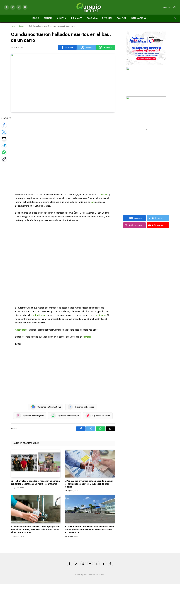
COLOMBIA (92, 18)
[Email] (4, 138)
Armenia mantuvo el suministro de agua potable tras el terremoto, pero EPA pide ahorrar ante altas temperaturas (35, 529)
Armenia (104, 194)
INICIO (35, 18)
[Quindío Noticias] (90, 7)
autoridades (39, 315)
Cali (93, 202)
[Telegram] (4, 145)
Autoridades (21, 329)
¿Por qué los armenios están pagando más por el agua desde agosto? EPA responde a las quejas (89, 484)
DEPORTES (107, 18)
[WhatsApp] (4, 152)
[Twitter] (4, 132)
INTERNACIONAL (139, 18)
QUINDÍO (48, 18)
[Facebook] (4, 125)
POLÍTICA (121, 18)
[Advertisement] (63, 152)
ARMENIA (62, 18)
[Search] (174, 19)
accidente (101, 315)
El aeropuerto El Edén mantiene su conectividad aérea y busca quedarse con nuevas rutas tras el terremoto (90, 529)
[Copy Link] (4, 158)
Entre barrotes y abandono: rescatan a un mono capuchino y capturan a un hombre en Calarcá (35, 482)
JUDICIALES (76, 18)
